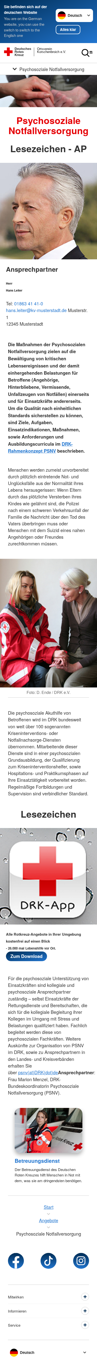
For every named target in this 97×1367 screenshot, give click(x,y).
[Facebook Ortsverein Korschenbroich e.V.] (16, 1261)
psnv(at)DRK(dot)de (38, 1072)
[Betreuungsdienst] (49, 1130)
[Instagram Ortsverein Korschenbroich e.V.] (81, 1261)
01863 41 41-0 (28, 303)
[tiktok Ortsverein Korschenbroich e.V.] (48, 1261)
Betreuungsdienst (37, 1160)
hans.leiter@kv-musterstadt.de (36, 310)
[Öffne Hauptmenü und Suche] (87, 53)
